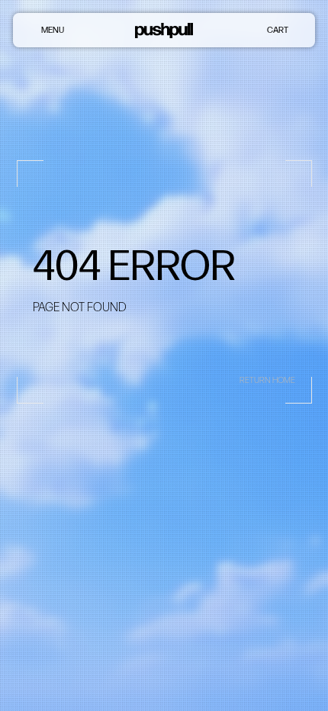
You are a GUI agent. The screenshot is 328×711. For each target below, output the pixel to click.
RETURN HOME (267, 380)
